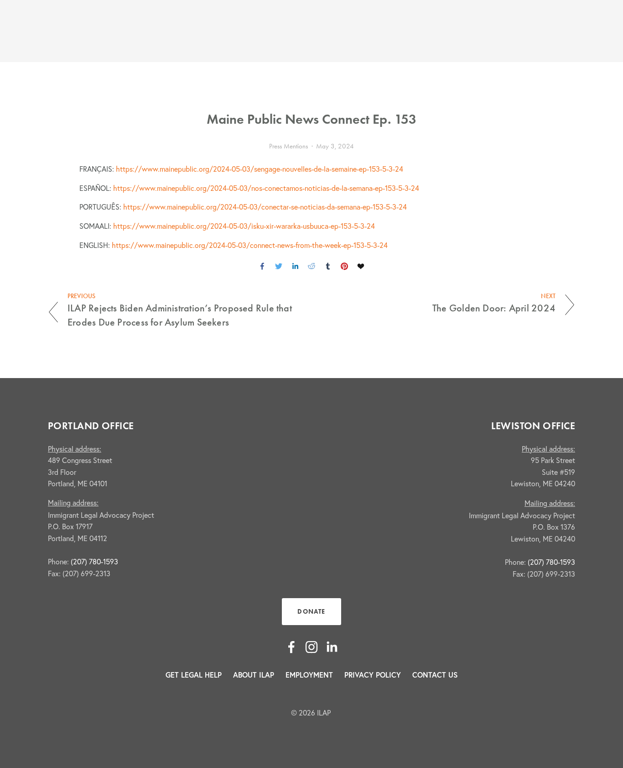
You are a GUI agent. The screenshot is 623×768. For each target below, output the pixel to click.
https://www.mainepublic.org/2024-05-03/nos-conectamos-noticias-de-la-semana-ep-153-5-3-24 (266, 188)
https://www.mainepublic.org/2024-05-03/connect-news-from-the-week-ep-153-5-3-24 (250, 245)
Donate (311, 611)
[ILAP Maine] (331, 647)
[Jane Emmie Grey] (291, 647)
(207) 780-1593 (94, 561)
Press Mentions (288, 146)
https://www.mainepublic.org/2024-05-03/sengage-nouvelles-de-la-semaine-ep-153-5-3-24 (259, 169)
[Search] (122, 31)
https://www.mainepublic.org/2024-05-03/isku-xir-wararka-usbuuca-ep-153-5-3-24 (244, 226)
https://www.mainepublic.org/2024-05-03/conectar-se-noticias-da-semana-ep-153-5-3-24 (265, 206)
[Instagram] (311, 647)
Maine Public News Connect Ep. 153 (311, 118)
